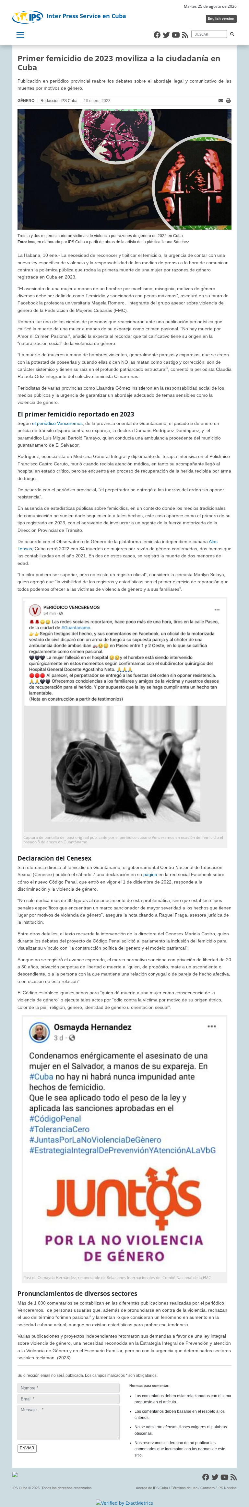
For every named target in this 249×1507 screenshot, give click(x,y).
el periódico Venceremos (57, 423)
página (150, 874)
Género (26, 100)
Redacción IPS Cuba (59, 100)
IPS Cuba (19, 1488)
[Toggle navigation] (20, 35)
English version (221, 18)
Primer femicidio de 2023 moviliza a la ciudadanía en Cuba (119, 63)
